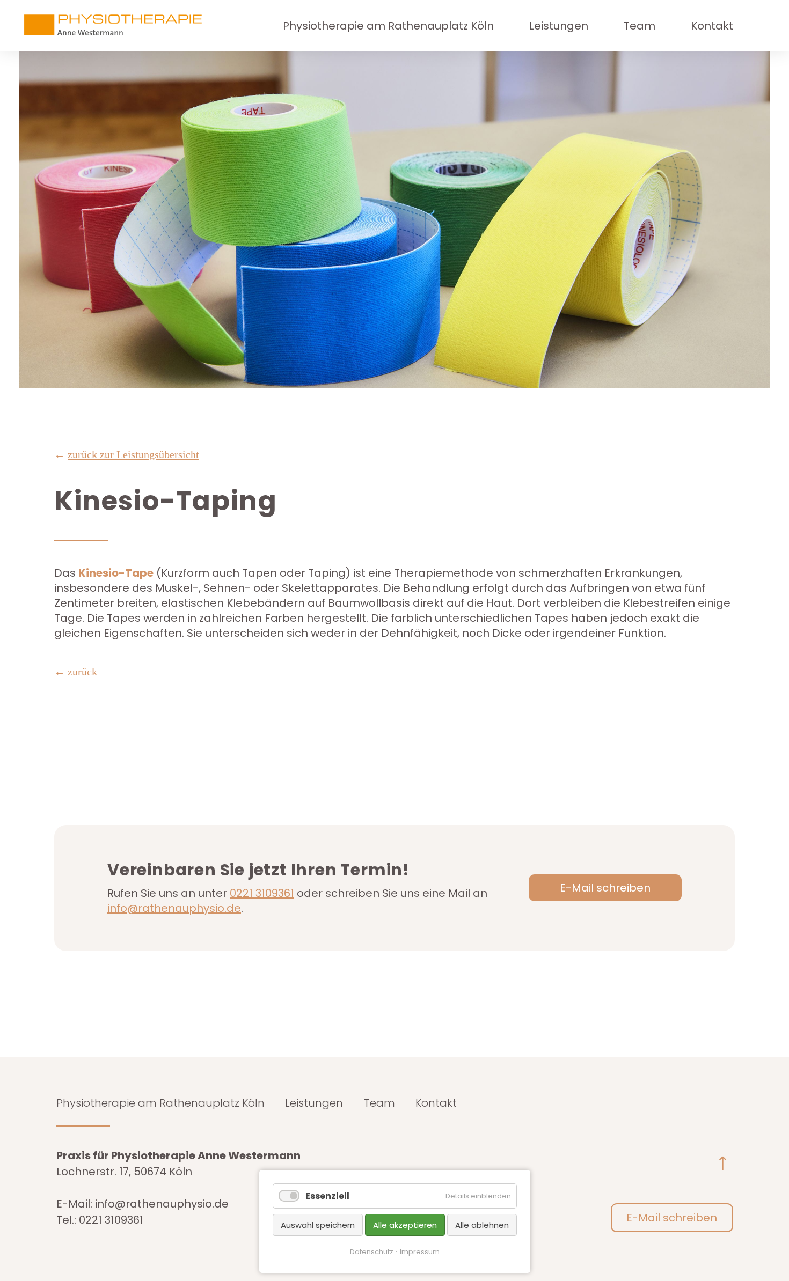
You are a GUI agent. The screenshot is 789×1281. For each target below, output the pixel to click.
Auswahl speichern (318, 1225)
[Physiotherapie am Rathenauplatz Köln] (126, 26)
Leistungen (558, 25)
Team (639, 25)
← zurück (75, 672)
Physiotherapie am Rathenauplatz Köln (388, 25)
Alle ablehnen (482, 1225)
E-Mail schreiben (605, 887)
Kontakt (712, 25)
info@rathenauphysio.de (174, 908)
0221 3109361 (262, 893)
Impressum (420, 1252)
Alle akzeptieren (405, 1225)
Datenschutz (371, 1252)
